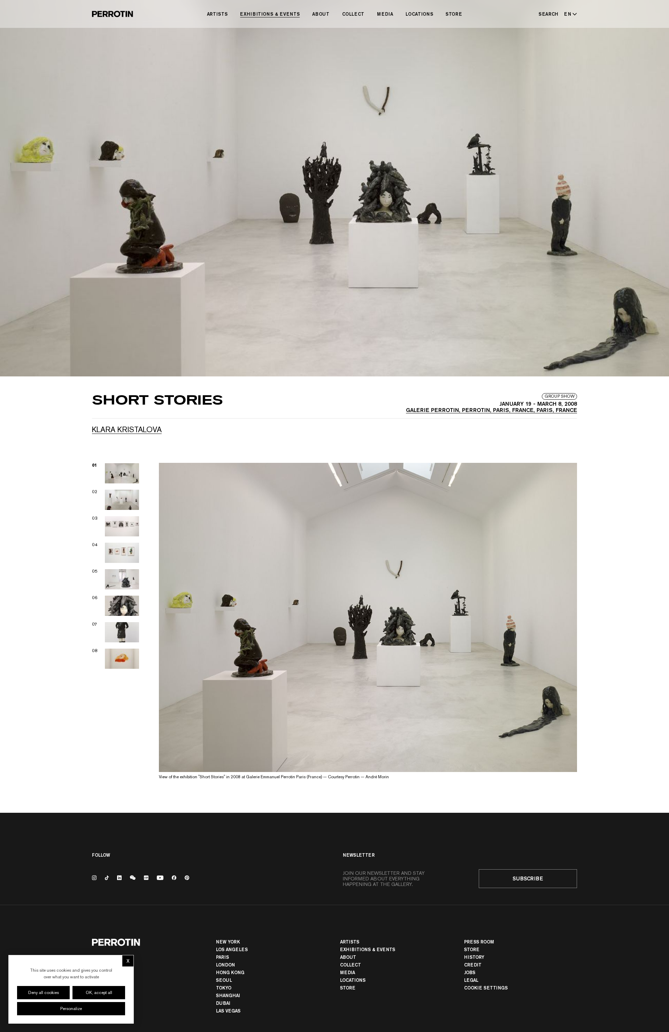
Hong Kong (230, 972)
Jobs (469, 972)
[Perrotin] (112, 14)
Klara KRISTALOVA (127, 429)
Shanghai (228, 995)
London (225, 965)
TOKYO (223, 988)
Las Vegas (228, 1011)
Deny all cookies (43, 992)
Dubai (223, 1003)
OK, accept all (99, 992)
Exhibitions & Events (270, 14)
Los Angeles (232, 949)
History (474, 957)
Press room (479, 942)
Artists (217, 14)
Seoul (224, 980)
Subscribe (528, 878)
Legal (471, 980)
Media (385, 14)
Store (454, 14)
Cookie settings (486, 988)
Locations (419, 14)
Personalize (71, 1008)
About (320, 14)
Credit (473, 965)
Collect (353, 14)
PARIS (222, 957)
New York (228, 942)
